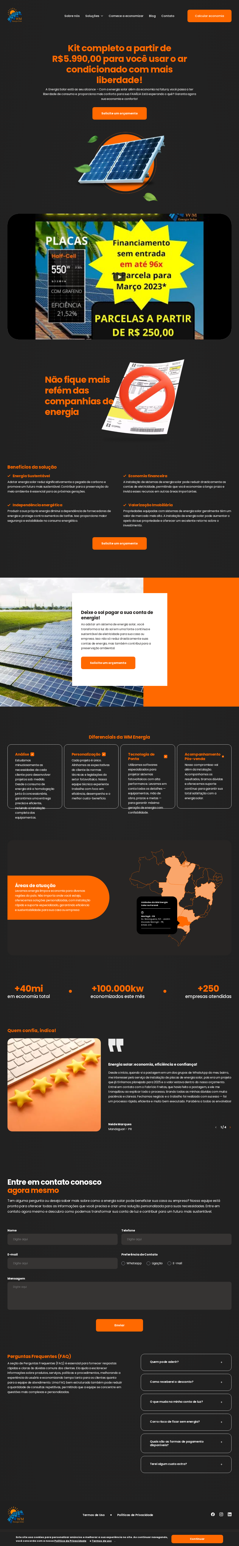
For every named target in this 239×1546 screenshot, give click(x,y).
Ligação (157, 1263)
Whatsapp (134, 1263)
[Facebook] (213, 1514)
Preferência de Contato (139, 1254)
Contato (167, 16)
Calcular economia (209, 16)
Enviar (119, 1325)
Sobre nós (72, 16)
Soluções (92, 16)
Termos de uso (102, 1541)
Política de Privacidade (70, 1541)
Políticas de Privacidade (135, 1515)
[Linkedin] (230, 1514)
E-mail (12, 1254)
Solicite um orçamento (119, 113)
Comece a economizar (126, 16)
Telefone (128, 1230)
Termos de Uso (94, 1515)
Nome (12, 1230)
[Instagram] (221, 1514)
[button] (230, 1127)
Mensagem (16, 1278)
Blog (152, 16)
